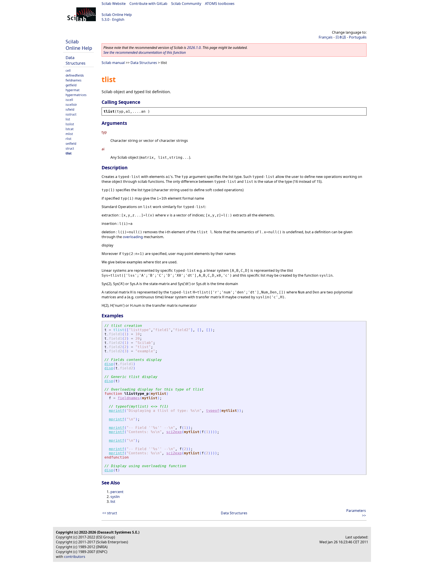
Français (326, 37)
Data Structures (75, 60)
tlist (69, 153)
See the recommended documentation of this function (144, 52)
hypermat (73, 90)
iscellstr (71, 104)
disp (108, 364)
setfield (71, 143)
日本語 (340, 37)
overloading (133, 236)
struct (70, 148)
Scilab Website (114, 3)
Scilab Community (186, 3)
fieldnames (73, 80)
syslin (115, 496)
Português (358, 37)
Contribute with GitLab (148, 3)
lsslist (70, 124)
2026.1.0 (194, 47)
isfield (70, 109)
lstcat (70, 129)
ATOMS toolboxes (220, 3)
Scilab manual (113, 62)
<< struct (109, 513)
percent (116, 491)
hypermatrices (76, 95)
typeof (212, 411)
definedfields (75, 75)
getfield (71, 85)
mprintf (116, 411)
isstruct (71, 114)
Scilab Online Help (117, 14)
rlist (68, 139)
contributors (74, 556)
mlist (69, 134)
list (68, 119)
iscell (69, 100)
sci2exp (174, 432)
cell (68, 70)
